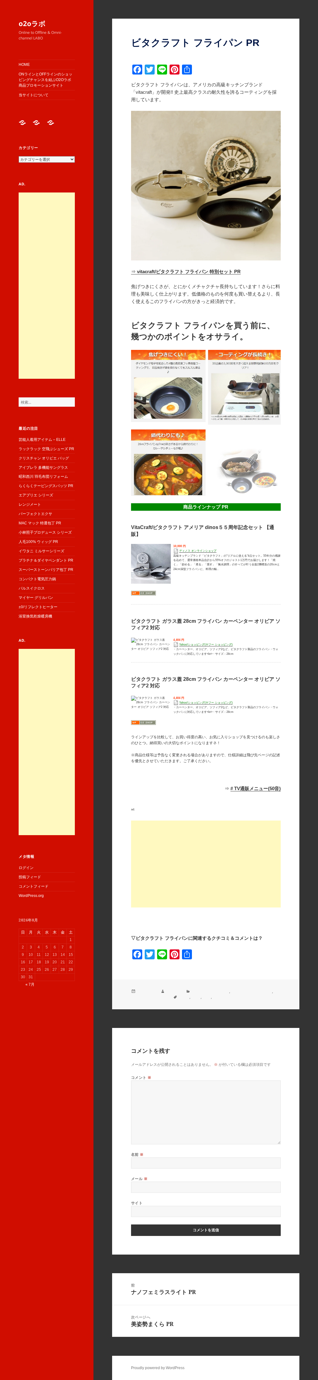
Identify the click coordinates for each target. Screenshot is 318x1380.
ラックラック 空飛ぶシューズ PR (46, 449)
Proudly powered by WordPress (157, 1368)
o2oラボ (32, 23)
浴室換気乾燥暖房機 (35, 616)
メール (139, 1178)
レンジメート (30, 504)
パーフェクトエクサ (35, 514)
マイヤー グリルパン (36, 597)
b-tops (184, 997)
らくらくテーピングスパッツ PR (46, 486)
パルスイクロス (32, 588)
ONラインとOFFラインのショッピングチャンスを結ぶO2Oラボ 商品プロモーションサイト (45, 80)
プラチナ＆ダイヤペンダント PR (46, 560)
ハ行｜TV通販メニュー (210, 991)
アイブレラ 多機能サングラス (43, 467)
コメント (141, 1077)
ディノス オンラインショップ (197, 550)
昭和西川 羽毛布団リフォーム (43, 476)
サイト (137, 1203)
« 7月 (29, 984)
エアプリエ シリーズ (36, 495)
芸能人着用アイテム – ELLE (42, 439)
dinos (196, 997)
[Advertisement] (47, 285)
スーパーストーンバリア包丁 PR (46, 570)
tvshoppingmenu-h (229, 997)
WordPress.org (31, 896)
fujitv (206, 997)
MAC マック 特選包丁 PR (40, 523)
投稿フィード (30, 877)
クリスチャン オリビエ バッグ (44, 458)
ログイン (26, 868)
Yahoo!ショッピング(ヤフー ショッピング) (206, 644)
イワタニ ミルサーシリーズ (41, 551)
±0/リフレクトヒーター (38, 607)
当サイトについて (33, 95)
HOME (24, 64)
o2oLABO (174, 991)
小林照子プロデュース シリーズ (45, 532)
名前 (137, 1154)
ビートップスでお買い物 (251, 991)
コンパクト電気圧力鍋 (37, 579)
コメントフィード (33, 886)
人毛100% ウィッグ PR (38, 542)
